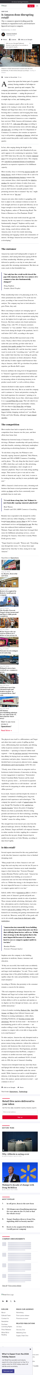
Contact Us (5, 1318)
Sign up (31, 6)
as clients (10, 491)
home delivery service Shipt (16, 521)
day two (17, 194)
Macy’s (12, 1013)
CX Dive (19, 1327)
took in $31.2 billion (14, 909)
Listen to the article (13, 77)
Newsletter (4, 1321)
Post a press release (14, 1286)
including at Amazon (23, 135)
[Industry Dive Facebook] (7, 1301)
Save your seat (8, 1371)
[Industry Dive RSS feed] (15, 1301)
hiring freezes (6, 174)
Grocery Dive (20, 1330)
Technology (23, 1092)
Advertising (19, 1312)
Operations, (14, 1092)
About (3, 1312)
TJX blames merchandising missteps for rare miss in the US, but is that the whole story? (22, 1211)
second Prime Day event (14, 401)
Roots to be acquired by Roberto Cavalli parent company (20, 1228)
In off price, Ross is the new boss (20, 1203)
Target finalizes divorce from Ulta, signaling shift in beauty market (21, 1220)
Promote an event (22, 1318)
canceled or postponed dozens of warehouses (20, 161)
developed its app (25, 524)
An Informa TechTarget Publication (20, 2)
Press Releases (6, 1329)
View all (4, 1286)
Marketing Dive (21, 1333)
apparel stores (28, 802)
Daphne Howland (11, 33)
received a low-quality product (11, 346)
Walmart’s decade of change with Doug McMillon (18, 1186)
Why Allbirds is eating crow (15, 1154)
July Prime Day (18, 406)
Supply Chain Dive (22, 1335)
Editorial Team (6, 1315)
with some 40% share (20, 124)
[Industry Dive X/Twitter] (11, 1301)
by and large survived (20, 753)
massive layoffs (30, 171)
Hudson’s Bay (25, 1010)
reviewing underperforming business (13, 177)
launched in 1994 (23, 892)
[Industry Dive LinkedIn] (3, 1301)
